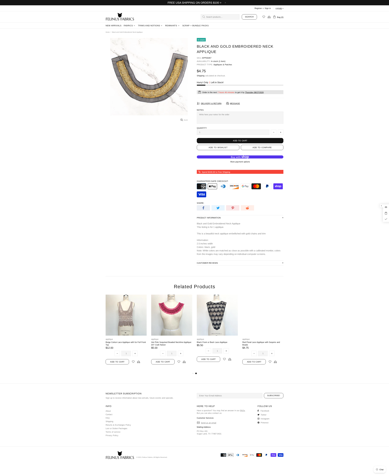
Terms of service (113, 432)
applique (109, 339)
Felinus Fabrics (120, 17)
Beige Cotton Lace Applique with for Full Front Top (126, 343)
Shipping (200, 76)
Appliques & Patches (222, 64)
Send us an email (208, 423)
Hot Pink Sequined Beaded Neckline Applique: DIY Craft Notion (171, 343)
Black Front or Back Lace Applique (212, 342)
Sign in (268, 8)
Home (108, 32)
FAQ (108, 418)
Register (258, 8)
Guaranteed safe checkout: (212, 181)
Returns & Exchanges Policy (118, 425)
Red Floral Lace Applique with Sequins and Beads (261, 343)
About (108, 411)
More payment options (240, 162)
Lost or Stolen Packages (116, 428)
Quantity (202, 128)
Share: (200, 203)
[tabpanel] (217, 332)
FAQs (242, 410)
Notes (200, 110)
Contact (109, 414)
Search (249, 17)
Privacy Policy (112, 435)
